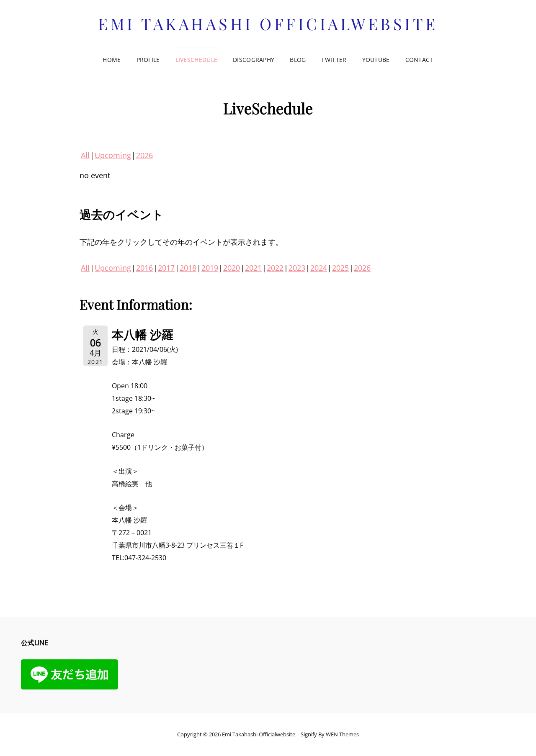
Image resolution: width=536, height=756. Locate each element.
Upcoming (113, 155)
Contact (419, 60)
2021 (253, 268)
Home (112, 60)
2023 (297, 268)
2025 (340, 268)
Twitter (333, 60)
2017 (166, 268)
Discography (253, 60)
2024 (318, 268)
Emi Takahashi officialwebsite (268, 23)
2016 (144, 268)
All (85, 155)
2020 (231, 268)
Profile (148, 60)
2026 (144, 155)
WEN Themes (342, 734)
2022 (275, 268)
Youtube (376, 60)
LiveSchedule (196, 60)
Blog (298, 60)
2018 (188, 268)
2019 (209, 268)
